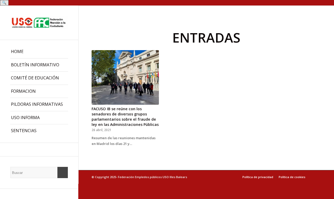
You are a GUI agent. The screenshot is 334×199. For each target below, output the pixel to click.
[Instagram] (39, 149)
